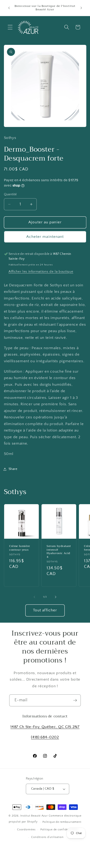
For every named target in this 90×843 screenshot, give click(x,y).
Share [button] (13, 469)
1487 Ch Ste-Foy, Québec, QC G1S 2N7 (44, 727)
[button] (10, 27)
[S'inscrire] (75, 700)
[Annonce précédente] (9, 8)
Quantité (10, 194)
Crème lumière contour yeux (19, 548)
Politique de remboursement (61, 821)
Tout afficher (45, 610)
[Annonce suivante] (81, 8)
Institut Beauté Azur (34, 815)
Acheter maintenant (45, 237)
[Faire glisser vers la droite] (56, 597)
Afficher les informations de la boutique (41, 271)
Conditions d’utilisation (47, 837)
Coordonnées (26, 829)
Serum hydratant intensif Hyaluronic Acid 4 (59, 551)
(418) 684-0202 (45, 737)
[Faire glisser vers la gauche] (34, 597)
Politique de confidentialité (59, 829)
